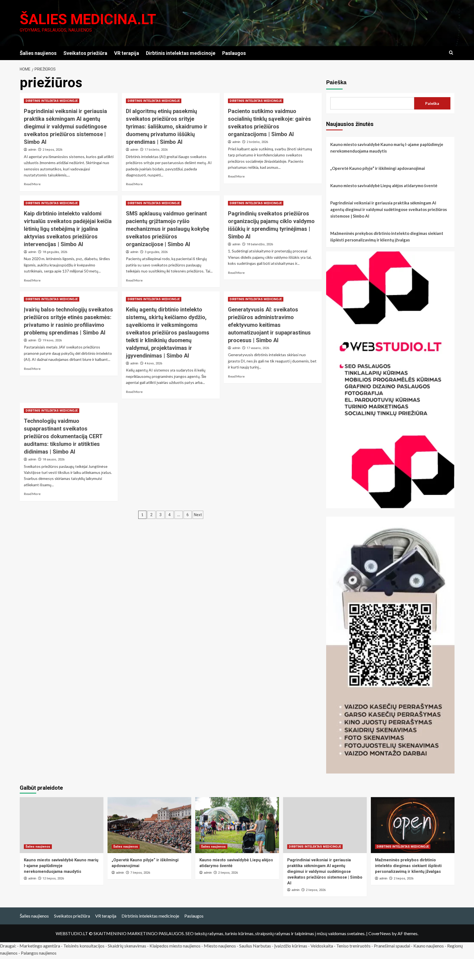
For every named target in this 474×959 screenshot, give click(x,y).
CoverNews (379, 933)
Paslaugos (234, 53)
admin (32, 149)
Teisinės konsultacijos (84, 945)
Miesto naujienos (220, 945)
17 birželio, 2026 (156, 149)
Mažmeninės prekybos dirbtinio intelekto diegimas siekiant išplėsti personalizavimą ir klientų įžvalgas (386, 236)
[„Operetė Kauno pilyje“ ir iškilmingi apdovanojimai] (149, 825)
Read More (32, 184)
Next (198, 515)
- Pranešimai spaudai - (392, 945)
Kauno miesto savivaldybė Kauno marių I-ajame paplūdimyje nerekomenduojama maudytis (386, 147)
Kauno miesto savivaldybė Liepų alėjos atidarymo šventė (383, 185)
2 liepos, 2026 (52, 149)
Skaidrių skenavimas (127, 945)
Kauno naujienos (428, 945)
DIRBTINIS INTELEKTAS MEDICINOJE (52, 101)
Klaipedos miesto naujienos (175, 945)
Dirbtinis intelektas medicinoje (180, 53)
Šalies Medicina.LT (88, 19)
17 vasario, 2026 (258, 348)
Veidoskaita (322, 945)
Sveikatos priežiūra (85, 53)
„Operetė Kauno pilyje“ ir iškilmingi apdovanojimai (377, 168)
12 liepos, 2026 (53, 878)
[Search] (451, 53)
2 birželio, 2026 (257, 142)
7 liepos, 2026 (140, 872)
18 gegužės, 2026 (55, 252)
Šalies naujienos (38, 53)
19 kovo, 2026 (52, 340)
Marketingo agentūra (39, 945)
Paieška (336, 82)
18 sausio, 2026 (53, 459)
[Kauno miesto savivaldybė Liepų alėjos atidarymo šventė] (237, 825)
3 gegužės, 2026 (156, 252)
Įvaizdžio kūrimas (290, 945)
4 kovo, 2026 (153, 363)
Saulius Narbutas (255, 945)
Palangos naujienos (39, 952)
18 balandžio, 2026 (260, 244)
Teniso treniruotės (353, 945)
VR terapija (126, 53)
